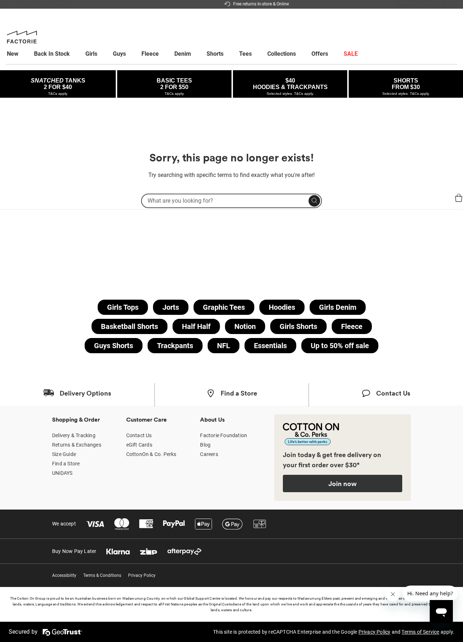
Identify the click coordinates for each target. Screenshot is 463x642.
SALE (351, 53)
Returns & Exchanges (76, 445)
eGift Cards (139, 445)
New (12, 53)
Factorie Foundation (223, 435)
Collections (281, 53)
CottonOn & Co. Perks (151, 454)
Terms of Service (420, 632)
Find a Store (66, 463)
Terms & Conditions (102, 575)
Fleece (150, 53)
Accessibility (64, 575)
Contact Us (139, 435)
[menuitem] (19, 54)
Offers (319, 53)
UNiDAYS (62, 473)
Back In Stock (52, 53)
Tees (245, 53)
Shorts (215, 53)
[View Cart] (458, 199)
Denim (182, 53)
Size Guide (64, 454)
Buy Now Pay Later (74, 551)
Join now (342, 483)
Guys (119, 53)
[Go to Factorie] (14, 204)
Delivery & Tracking (73, 435)
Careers (209, 454)
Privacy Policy (142, 575)
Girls (91, 53)
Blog (205, 445)
